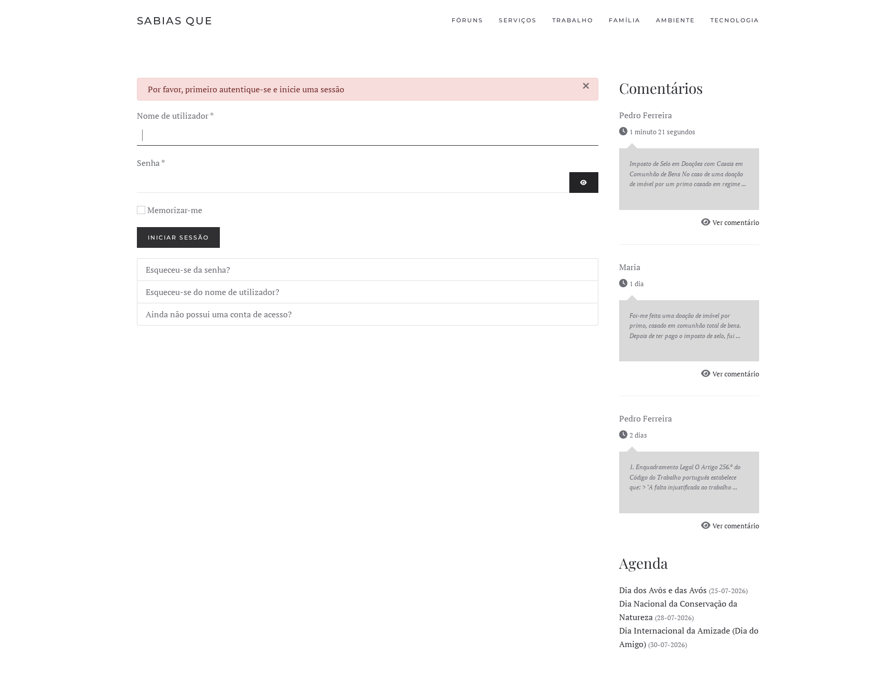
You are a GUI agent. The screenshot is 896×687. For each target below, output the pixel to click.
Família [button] (624, 20)
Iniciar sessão (178, 237)
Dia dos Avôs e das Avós (663, 590)
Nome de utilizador (175, 115)
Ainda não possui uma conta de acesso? (219, 314)
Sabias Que (175, 21)
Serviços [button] (518, 20)
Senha (151, 163)
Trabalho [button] (572, 20)
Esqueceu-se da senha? (188, 269)
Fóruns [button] (467, 20)
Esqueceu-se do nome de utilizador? (212, 292)
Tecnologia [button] (734, 20)
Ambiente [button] (675, 20)
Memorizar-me (174, 210)
